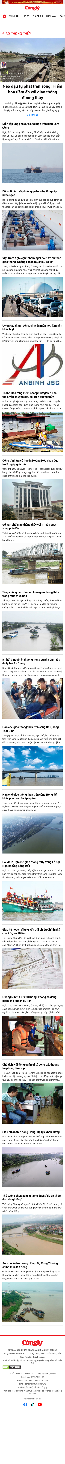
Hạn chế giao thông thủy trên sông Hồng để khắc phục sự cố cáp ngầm (29, 796)
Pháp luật (51, 16)
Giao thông (32, 114)
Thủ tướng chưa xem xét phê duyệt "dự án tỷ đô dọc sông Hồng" (31, 1197)
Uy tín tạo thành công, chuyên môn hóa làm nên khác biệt (32, 327)
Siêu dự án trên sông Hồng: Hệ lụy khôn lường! (31, 1132)
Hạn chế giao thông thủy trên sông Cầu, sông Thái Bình (30, 728)
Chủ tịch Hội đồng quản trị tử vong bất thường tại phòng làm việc (30, 1066)
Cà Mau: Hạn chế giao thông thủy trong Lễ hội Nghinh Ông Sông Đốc (31, 863)
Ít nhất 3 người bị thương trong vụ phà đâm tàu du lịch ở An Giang (31, 661)
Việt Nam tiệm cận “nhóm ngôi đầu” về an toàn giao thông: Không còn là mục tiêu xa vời (31, 259)
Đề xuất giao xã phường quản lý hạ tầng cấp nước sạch (29, 193)
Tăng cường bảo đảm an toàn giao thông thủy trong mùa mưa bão (30, 594)
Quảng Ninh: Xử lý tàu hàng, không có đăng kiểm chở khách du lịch (29, 998)
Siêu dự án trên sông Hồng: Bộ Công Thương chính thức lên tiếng (30, 1265)
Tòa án (25, 16)
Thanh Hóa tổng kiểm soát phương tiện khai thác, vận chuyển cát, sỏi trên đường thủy (29, 394)
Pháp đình (37, 16)
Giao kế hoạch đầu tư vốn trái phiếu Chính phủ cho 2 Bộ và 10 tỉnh (31, 931)
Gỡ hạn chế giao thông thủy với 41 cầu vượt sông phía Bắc (29, 526)
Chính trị (14, 16)
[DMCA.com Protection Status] (32, 1367)
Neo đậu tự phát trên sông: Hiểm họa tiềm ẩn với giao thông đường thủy (32, 91)
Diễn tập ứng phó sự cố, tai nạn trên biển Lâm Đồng (30, 125)
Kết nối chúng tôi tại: (32, 1398)
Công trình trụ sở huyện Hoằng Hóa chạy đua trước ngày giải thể (30, 462)
